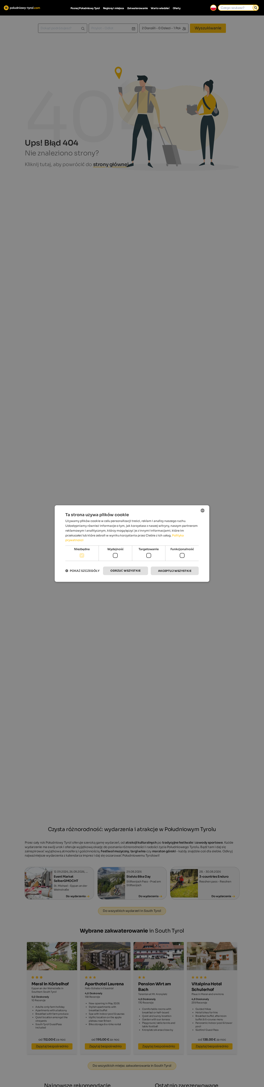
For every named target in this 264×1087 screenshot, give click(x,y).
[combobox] (202, 510)
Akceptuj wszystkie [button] (174, 570)
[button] (82, 571)
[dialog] (132, 543)
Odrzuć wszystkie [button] (125, 570)
